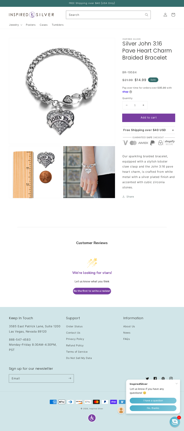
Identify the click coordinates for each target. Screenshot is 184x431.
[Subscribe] (70, 378)
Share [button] (130, 196)
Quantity (127, 98)
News (126, 332)
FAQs (126, 338)
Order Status (74, 326)
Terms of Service (77, 351)
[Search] (147, 15)
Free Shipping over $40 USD (144, 130)
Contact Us (73, 332)
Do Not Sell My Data (79, 357)
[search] (108, 15)
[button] (92, 418)
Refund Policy (75, 345)
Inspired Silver (96, 408)
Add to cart (149, 117)
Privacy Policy (75, 338)
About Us (129, 326)
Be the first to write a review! (92, 291)
